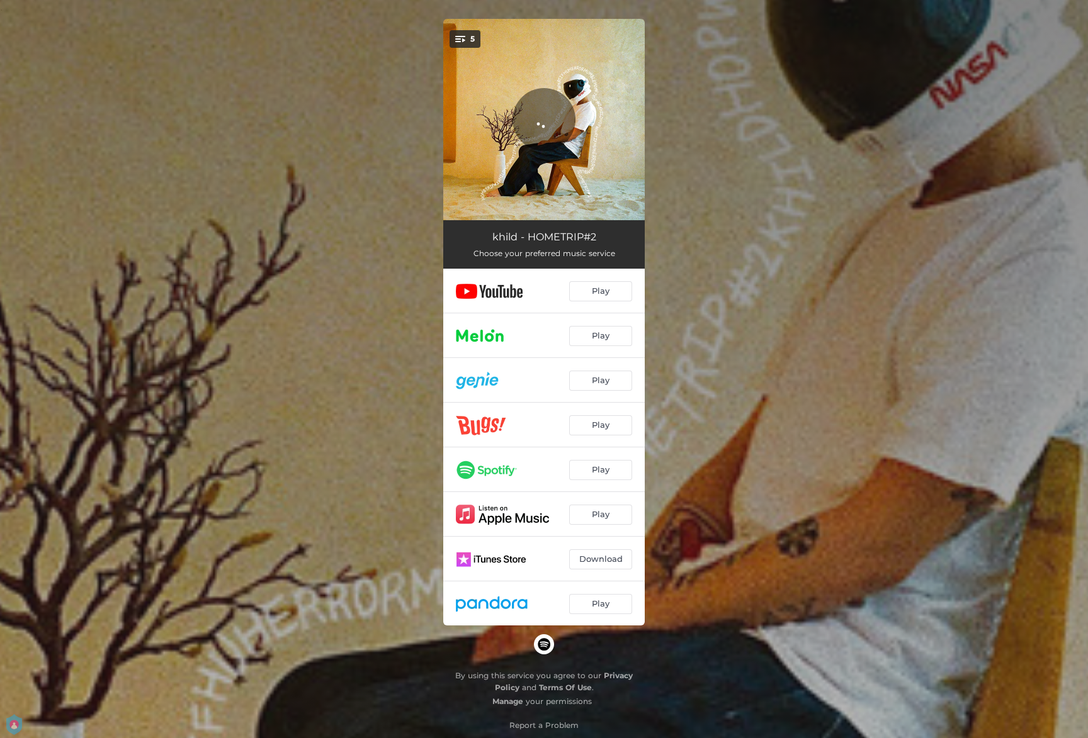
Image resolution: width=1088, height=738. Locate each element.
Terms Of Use (565, 687)
